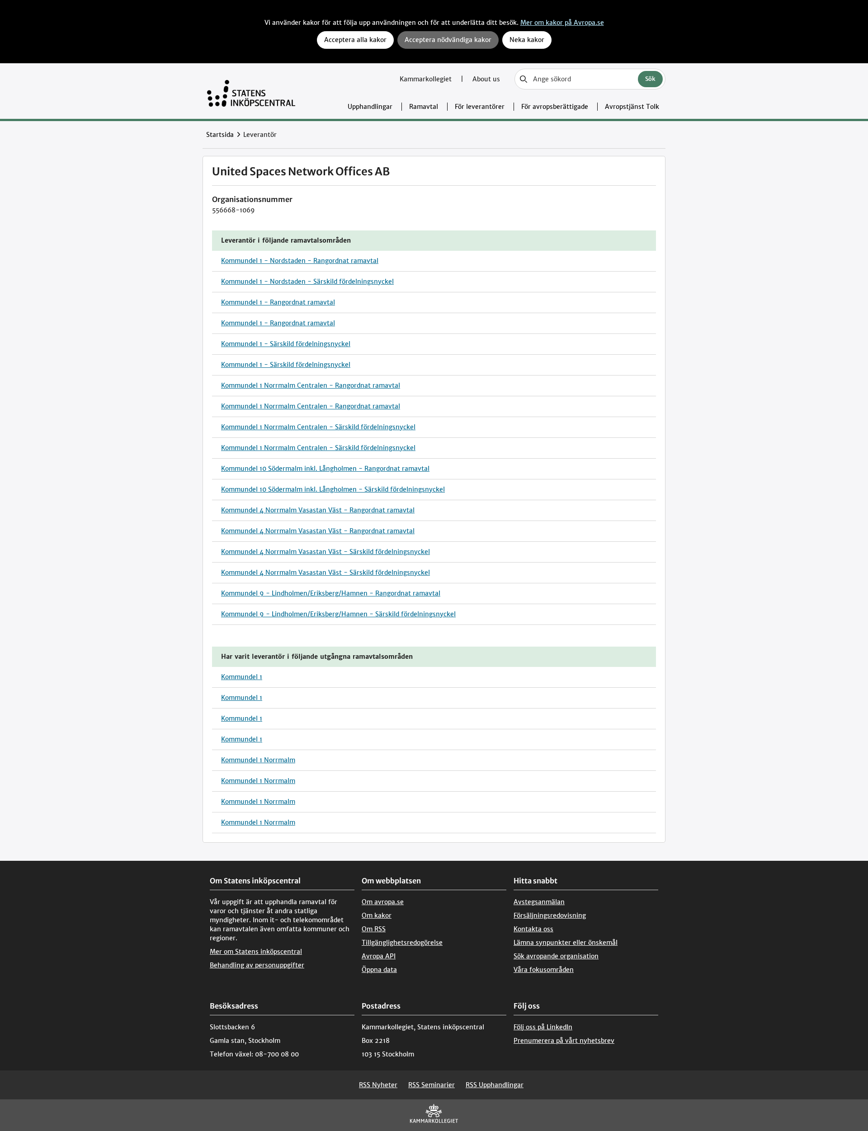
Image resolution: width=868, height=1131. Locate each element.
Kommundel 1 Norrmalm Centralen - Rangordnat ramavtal (310, 385)
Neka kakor (526, 40)
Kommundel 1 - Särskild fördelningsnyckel (285, 344)
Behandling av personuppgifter (257, 965)
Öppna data (379, 970)
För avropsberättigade (554, 107)
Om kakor (377, 915)
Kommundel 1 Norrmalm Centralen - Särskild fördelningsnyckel (318, 427)
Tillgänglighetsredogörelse (402, 943)
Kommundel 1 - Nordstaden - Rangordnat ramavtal (299, 261)
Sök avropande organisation (556, 956)
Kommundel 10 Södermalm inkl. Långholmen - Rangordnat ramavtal (325, 469)
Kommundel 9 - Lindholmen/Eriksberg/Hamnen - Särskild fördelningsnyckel (338, 614)
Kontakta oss (533, 929)
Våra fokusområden (544, 970)
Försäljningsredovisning (550, 915)
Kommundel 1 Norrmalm (258, 760)
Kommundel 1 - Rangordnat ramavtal (278, 302)
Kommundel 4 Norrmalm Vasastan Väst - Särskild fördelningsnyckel (325, 552)
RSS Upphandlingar (495, 1085)
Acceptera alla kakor (355, 40)
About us (486, 79)
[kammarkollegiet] (434, 1115)
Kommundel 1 (241, 677)
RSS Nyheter (378, 1085)
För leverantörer (480, 107)
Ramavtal (423, 107)
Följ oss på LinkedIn (543, 1027)
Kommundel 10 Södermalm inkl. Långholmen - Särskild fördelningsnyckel (333, 489)
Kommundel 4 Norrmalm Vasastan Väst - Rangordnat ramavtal (318, 510)
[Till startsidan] (251, 91)
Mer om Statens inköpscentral (256, 952)
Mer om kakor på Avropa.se (562, 23)
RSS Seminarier (431, 1085)
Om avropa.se (383, 902)
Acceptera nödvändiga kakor (448, 40)
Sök (650, 79)
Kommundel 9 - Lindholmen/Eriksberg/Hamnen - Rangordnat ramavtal (330, 593)
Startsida (220, 135)
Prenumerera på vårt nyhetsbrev (564, 1041)
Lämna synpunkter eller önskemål (566, 943)
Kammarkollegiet (426, 79)
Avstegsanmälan (539, 902)
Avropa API (379, 956)
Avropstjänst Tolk (632, 107)
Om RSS (374, 929)
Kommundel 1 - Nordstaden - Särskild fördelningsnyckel (307, 281)
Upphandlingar (370, 107)
